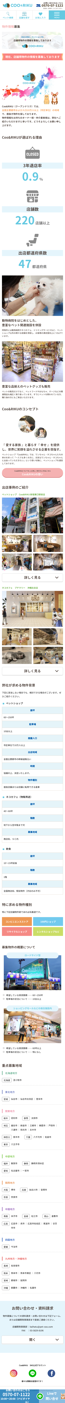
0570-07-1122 (52, 5)
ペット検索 (8, 17)
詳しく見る (32, 577)
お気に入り (40, 17)
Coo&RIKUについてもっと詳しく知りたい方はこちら (32, 473)
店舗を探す (24, 17)
